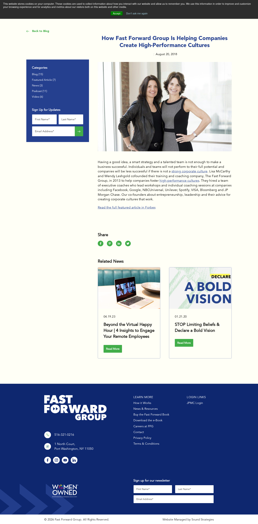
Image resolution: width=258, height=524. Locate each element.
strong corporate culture (189, 171)
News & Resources (145, 409)
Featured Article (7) (44, 80)
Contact (138, 432)
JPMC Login (195, 403)
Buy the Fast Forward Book (151, 414)
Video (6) (37, 96)
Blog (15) (37, 74)
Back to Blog (40, 31)
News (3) (37, 85)
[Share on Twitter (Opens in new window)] (128, 243)
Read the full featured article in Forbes (127, 207)
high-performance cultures (179, 181)
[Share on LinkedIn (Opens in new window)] (119, 243)
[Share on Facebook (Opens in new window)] (100, 243)
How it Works (142, 403)
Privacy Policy (142, 438)
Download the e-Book (147, 420)
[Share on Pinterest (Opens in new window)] (110, 243)
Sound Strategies (202, 519)
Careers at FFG (143, 426)
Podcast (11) (39, 91)
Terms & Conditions (146, 444)
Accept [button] (116, 13)
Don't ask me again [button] (137, 13)
